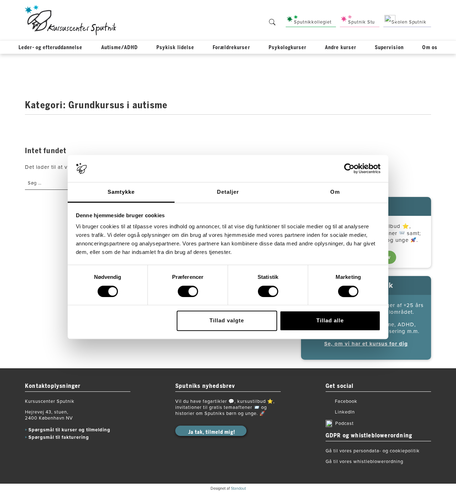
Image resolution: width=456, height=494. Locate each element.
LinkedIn (345, 412)
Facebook (346, 401)
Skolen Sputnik (409, 22)
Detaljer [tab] (228, 192)
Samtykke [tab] (121, 192)
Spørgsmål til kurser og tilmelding (69, 430)
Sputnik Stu (361, 22)
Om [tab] (335, 192)
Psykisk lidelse (175, 47)
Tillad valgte (226, 320)
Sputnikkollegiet (312, 22)
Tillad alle (330, 320)
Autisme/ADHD (119, 47)
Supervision (389, 47)
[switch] (188, 291)
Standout (238, 488)
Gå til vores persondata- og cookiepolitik (373, 451)
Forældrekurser (231, 47)
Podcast (344, 423)
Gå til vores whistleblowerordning (364, 461)
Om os (429, 47)
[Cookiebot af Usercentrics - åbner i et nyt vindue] (349, 168)
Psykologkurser (288, 47)
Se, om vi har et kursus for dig (366, 343)
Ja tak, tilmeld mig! (211, 432)
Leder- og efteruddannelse (50, 47)
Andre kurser (340, 47)
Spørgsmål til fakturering (58, 437)
